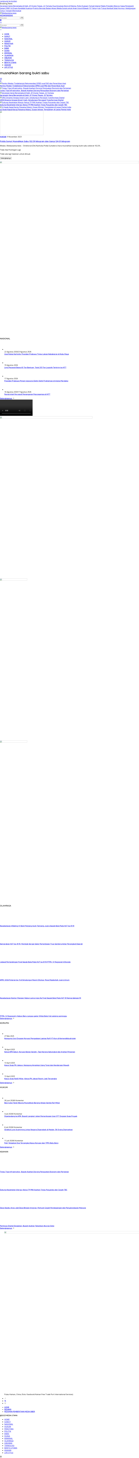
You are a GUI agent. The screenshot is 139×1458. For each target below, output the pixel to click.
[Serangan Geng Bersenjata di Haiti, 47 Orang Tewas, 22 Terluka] (27, 93)
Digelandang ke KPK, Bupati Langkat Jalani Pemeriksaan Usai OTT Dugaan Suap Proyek (40, 1270)
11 (0, 81)
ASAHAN (7, 65)
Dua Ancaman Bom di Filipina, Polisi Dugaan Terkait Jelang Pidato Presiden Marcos (86, 6)
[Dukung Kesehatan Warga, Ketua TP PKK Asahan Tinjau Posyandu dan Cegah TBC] (34, 102)
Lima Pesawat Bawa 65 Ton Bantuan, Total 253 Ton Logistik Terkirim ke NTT (35, 367)
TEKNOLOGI (9, 60)
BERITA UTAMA (10, 62)
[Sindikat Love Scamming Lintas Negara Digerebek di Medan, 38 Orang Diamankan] (9, 1278)
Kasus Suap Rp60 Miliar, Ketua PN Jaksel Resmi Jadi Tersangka (30, 1232)
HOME (6, 34)
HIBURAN (8, 58)
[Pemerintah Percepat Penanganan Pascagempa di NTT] (9, 389)
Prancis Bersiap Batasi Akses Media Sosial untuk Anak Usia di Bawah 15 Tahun (65, 8)
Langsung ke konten (8, 1)
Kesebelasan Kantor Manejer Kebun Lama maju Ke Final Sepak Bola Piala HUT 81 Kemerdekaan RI (40, 998)
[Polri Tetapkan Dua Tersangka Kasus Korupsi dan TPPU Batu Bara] (9, 1291)
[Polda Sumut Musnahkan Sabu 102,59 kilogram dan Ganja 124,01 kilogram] (21, 134)
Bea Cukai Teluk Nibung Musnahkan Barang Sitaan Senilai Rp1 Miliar (32, 1256)
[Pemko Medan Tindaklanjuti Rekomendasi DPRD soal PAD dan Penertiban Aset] (33, 83)
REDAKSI (3, 15)
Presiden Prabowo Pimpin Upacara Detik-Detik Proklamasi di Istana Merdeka (36, 381)
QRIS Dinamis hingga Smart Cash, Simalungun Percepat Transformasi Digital (32, 100)
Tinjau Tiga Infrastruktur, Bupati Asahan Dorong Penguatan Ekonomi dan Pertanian (34, 90)
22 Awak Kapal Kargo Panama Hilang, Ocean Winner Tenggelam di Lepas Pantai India (35, 109)
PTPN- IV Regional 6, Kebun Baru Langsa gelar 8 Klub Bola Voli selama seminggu (33, 1016)
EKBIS (6, 48)
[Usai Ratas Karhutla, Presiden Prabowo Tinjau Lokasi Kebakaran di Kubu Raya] (9, 349)
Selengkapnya (6, 158)
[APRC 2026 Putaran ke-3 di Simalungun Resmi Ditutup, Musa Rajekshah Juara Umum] (13, 977)
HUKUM (7, 41)
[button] (22, 18)
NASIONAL (8, 39)
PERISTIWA (8, 43)
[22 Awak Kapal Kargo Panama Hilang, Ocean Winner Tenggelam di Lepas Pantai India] (35, 107)
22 (1, 79)
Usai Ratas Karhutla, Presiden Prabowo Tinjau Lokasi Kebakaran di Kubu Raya (36, 354)
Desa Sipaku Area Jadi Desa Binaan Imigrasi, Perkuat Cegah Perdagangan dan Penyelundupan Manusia (43, 1361)
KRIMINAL (8, 53)
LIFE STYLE (8, 67)
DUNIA (6, 51)
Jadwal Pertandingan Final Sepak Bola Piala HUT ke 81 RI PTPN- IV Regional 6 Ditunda (35, 962)
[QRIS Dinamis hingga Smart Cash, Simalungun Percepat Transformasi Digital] (32, 97)
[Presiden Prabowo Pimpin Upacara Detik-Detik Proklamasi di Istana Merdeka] (9, 376)
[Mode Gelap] (1, 20)
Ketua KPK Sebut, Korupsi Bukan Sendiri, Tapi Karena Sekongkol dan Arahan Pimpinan (39, 1052)
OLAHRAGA (8, 55)
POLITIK (7, 46)
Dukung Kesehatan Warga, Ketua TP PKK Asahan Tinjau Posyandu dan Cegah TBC (33, 105)
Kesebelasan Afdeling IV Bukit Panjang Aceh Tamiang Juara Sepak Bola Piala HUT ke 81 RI (37, 926)
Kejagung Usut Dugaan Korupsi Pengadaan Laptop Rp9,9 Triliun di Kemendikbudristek (40, 1038)
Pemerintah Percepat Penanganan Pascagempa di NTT (27, 394)
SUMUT (7, 36)
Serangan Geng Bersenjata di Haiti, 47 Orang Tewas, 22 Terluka (26, 6)
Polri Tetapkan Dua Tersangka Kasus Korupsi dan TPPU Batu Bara (31, 1296)
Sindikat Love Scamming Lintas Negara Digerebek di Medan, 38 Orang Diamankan (38, 1283)
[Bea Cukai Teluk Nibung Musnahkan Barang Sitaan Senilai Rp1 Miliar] (9, 1251)
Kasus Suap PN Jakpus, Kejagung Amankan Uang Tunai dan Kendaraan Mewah (36, 1065)
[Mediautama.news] (8, 13)
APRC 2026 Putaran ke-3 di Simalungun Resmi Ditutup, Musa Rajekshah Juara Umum (35, 980)
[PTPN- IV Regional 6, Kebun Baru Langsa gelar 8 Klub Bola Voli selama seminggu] (13, 1014)
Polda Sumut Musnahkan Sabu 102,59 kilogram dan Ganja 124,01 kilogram (35, 141)
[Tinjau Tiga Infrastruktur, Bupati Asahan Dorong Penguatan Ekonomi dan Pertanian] (35, 88)
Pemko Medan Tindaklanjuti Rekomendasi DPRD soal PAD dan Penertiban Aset (32, 86)
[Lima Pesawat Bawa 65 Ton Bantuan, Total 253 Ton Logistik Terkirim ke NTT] (9, 363)
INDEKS (10, 15)
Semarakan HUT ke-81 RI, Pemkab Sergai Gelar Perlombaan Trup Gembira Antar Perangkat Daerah (41, 944)
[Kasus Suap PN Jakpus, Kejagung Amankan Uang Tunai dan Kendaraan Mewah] (9, 1060)
